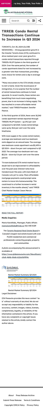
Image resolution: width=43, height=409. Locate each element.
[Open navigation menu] (4, 20)
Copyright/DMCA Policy (14, 405)
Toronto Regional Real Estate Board (22, 231)
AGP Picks (5, 4)
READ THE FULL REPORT (12, 213)
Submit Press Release (12, 400)
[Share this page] (39, 20)
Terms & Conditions (32, 400)
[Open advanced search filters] (33, 20)
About (11, 395)
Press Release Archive (25, 395)
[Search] (28, 20)
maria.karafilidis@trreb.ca (13, 226)
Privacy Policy (33, 405)
